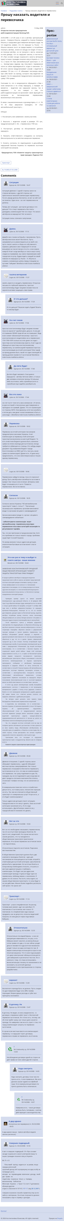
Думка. (12, 229)
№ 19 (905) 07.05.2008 (9, 170)
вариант (13, 980)
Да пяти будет (20, 366)
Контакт (4, 1211)
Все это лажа (15, 394)
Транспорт (6, 163)
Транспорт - (14, 896)
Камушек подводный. (19, 1143)
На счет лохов (15, 320)
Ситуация (14, 182)
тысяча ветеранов (18, 274)
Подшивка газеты (16, 11)
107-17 (25, 1189)
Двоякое (13, 753)
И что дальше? (21, 299)
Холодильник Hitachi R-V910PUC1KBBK (52, 74)
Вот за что (14, 821)
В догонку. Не (15, 1004)
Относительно (20, 927)
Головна (4, 11)
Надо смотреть (25, 1068)
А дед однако (15, 1121)
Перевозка (14, 423)
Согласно (13, 495)
